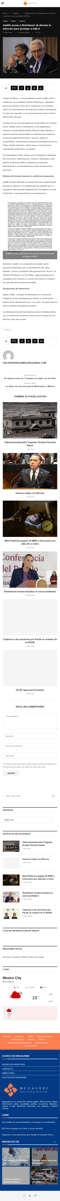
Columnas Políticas (44, 1036)
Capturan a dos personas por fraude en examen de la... (28, 1135)
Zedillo (8, 329)
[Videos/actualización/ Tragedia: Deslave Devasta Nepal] (30, 420)
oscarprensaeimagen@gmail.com (24, 363)
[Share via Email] (40, 88)
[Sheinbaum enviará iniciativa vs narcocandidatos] (30, 569)
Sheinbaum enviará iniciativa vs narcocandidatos (30, 591)
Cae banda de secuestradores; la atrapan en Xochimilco (28, 1122)
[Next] (55, 1142)
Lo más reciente (30, 1046)
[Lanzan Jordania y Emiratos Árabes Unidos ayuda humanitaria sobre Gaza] (16, 1176)
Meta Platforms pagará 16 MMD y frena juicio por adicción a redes (38, 877)
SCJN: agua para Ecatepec (30, 690)
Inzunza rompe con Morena (30, 493)
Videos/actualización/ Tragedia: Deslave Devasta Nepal (37, 843)
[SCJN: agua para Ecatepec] (30, 668)
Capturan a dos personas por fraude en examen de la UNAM (37, 911)
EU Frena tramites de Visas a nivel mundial (22, 1128)
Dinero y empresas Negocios (19, 1043)
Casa (5, 13)
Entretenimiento (41, 1043)
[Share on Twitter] (28, 88)
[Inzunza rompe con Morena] (30, 471)
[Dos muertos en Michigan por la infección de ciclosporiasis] (16, 1157)
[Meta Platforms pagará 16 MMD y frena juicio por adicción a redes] (30, 519)
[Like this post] (15, 88)
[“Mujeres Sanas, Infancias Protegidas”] (44, 1157)
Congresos (19, 1036)
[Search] (57, 3)
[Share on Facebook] (21, 88)
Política (16, 13)
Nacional (7, 1036)
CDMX (30, 1036)
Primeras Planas (17, 1040)
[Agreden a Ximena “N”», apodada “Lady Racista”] (44, 1176)
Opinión (31, 1040)
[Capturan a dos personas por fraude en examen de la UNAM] (30, 617)
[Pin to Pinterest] (34, 88)
